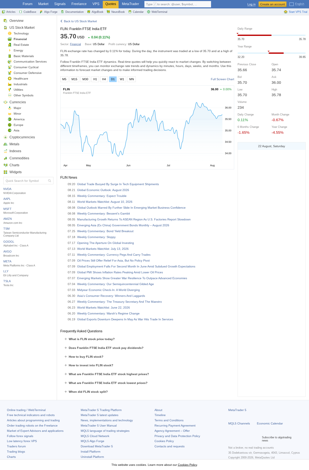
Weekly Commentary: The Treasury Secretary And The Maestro (119, 301)
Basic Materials (24, 56)
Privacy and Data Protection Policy (177, 436)
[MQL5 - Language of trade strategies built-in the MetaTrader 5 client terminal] (10, 4)
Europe (18, 125)
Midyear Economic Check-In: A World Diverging (108, 290)
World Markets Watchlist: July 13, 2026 (103, 248)
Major (17, 108)
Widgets (15, 172)
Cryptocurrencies (22, 137)
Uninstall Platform (92, 456)
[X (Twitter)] (244, 438)
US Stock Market (21, 27)
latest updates (99, 415)
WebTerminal (159, 11)
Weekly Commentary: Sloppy (96, 237)
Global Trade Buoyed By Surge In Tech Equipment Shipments (118, 184)
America (19, 119)
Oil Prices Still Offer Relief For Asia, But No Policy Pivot (113, 260)
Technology (21, 33)
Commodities (19, 158)
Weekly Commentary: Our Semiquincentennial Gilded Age (115, 284)
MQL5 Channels (239, 423)
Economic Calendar (270, 423)
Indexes (15, 151)
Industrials (20, 84)
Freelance (79, 4)
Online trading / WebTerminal (26, 410)
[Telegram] (237, 438)
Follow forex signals (20, 436)
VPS (95, 4)
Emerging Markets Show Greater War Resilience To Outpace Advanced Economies (132, 278)
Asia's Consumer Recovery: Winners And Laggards (111, 295)
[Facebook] (230, 438)
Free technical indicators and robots (31, 415)
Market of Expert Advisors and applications (35, 430)
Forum (27, 4)
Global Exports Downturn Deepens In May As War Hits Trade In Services (125, 319)
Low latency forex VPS (22, 441)
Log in (251, 4)
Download (97, 446)
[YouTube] (251, 438)
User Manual (99, 425)
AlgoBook (97, 11)
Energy (18, 50)
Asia (16, 130)
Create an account (272, 4)
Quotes (110, 4)
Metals (14, 144)
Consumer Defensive (28, 73)
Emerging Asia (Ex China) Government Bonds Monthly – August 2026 (123, 225)
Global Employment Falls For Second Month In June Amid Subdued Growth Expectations (136, 266)
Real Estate (21, 44)
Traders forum (16, 446)
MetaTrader (130, 4)
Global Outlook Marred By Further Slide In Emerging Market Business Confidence (131, 207)
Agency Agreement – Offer (172, 430)
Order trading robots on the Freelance (32, 425)
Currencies (17, 102)
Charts (14, 165)
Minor (17, 113)
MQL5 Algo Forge (92, 441)
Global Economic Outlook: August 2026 (103, 190)
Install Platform (90, 451)
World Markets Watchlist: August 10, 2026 (104, 201)
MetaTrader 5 (237, 410)
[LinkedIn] (257, 438)
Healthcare (21, 78)
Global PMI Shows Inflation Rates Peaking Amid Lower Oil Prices (120, 272)
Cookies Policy (164, 441)
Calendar (138, 11)
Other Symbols (23, 95)
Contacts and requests (169, 446)
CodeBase (30, 11)
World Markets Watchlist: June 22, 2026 (103, 307)
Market (43, 4)
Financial (20, 39)
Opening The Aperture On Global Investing (105, 243)
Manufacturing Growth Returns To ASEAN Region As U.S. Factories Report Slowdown (134, 219)
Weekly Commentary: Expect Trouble (102, 196)
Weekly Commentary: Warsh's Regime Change (108, 313)
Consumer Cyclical (26, 67)
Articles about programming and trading (33, 420)
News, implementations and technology (107, 420)
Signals (60, 4)
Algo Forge (50, 11)
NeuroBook (118, 11)
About (158, 410)
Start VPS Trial (298, 11)
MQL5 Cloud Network (95, 436)
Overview (16, 20)
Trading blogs (16, 451)
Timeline (160, 415)
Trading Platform (101, 410)
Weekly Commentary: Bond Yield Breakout (105, 231)
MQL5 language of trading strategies (105, 430)
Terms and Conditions (169, 420)
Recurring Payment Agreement (174, 425)
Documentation (74, 11)
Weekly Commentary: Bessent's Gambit (103, 213)
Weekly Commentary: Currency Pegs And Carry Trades (114, 254)
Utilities (18, 89)
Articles (11, 11)
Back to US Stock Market (80, 21)
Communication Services (30, 61)
